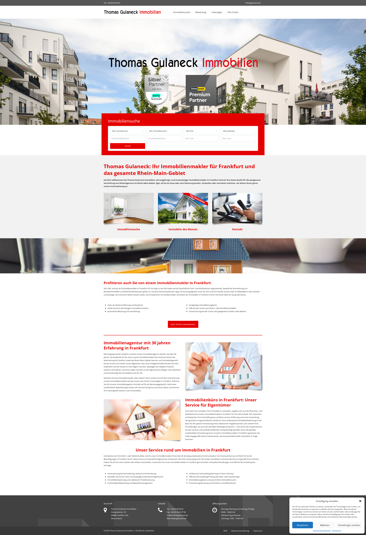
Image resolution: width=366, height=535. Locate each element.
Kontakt (137, 384)
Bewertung (200, 12)
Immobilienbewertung (246, 420)
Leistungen (216, 12)
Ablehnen (324, 525)
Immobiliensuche (181, 12)
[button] (360, 501)
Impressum (336, 530)
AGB (225, 531)
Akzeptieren (302, 525)
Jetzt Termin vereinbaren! (183, 324)
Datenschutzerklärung (322, 530)
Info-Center (232, 12)
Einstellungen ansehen (349, 525)
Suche (128, 146)
